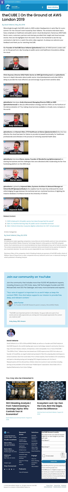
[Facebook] (11, 469)
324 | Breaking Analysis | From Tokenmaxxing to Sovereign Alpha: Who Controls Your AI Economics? (18, 408)
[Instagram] (14, 469)
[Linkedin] (9, 469)
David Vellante (9, 25)
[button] (2, 2)
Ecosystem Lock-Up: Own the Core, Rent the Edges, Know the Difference (50, 406)
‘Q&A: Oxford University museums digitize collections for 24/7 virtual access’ (33, 226)
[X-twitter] (7, 469)
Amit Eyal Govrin (20, 417)
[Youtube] (5, 469)
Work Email (45, 447)
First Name (45, 440)
